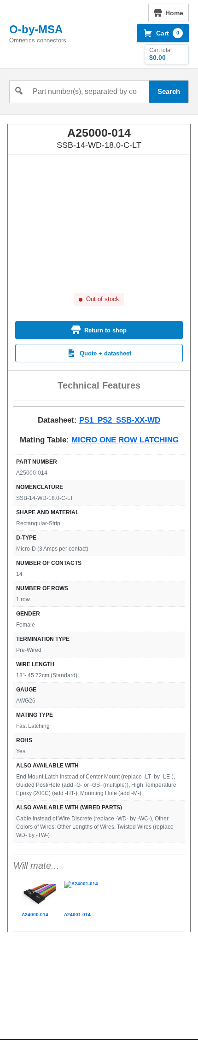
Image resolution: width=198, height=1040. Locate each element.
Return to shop (105, 330)
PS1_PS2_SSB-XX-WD (119, 420)
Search (168, 91)
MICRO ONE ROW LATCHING (125, 440)
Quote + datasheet (105, 353)
